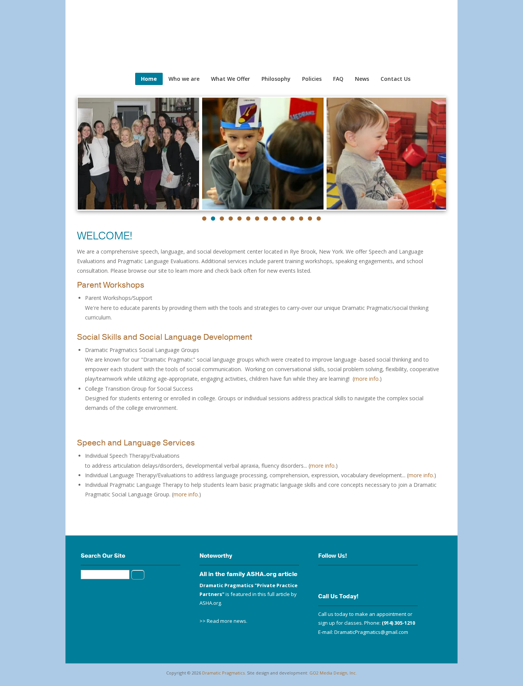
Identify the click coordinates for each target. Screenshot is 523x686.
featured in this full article (260, 594)
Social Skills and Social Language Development (164, 337)
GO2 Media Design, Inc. (333, 673)
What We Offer (230, 78)
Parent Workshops (110, 285)
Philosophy (276, 78)
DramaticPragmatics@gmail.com (371, 632)
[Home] (69, 15)
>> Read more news (222, 620)
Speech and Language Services (136, 442)
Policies (312, 78)
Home (149, 78)
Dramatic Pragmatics (223, 673)
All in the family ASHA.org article (248, 574)
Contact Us (395, 78)
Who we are (183, 78)
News (362, 78)
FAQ (338, 78)
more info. (367, 378)
